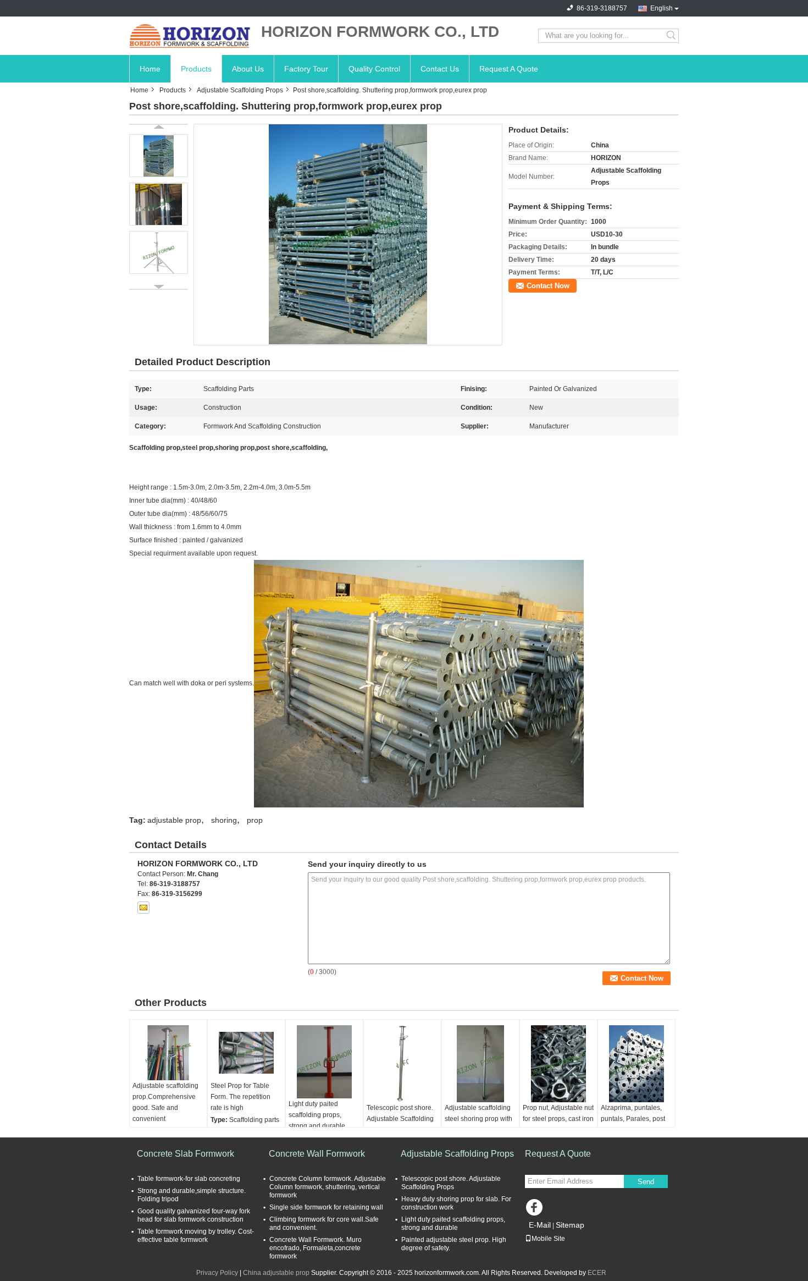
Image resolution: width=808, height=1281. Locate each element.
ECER (597, 1273)
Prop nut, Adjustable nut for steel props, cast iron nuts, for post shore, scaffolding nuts (558, 1124)
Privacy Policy (217, 1273)
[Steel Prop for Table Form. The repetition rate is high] (246, 1052)
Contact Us (439, 68)
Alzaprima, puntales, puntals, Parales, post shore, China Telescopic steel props (634, 1124)
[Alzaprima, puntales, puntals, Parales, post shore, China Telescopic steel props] (636, 1063)
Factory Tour (306, 68)
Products (196, 68)
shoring (224, 820)
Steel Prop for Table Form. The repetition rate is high (240, 1097)
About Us (248, 68)
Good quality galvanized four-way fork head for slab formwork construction (193, 1215)
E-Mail (540, 1224)
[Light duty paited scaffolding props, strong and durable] (324, 1061)
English (661, 8)
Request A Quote (508, 68)
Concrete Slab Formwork (185, 1153)
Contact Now (548, 286)
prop (255, 820)
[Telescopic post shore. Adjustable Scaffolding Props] (402, 1063)
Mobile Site (548, 1238)
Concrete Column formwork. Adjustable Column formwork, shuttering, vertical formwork (327, 1187)
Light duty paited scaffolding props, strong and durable (317, 1115)
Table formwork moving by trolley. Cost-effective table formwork (195, 1236)
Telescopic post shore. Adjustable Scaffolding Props (400, 1119)
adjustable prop (174, 820)
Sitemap (570, 1224)
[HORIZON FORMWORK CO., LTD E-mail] (143, 907)
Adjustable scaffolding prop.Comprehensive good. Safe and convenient (165, 1102)
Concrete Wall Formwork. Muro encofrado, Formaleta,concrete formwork (315, 1248)
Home (150, 68)
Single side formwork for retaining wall (326, 1207)
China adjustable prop (276, 1273)
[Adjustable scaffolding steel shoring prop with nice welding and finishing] (480, 1063)
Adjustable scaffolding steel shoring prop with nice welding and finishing (478, 1124)
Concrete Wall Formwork (317, 1153)
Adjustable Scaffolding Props (240, 90)
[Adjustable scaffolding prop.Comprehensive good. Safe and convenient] (168, 1052)
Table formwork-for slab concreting (188, 1179)
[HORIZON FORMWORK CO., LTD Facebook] (536, 1210)
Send (646, 1182)
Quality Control (374, 68)
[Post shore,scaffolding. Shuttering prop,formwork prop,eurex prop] (348, 234)
